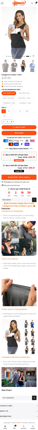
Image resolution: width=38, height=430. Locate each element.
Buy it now (19, 133)
